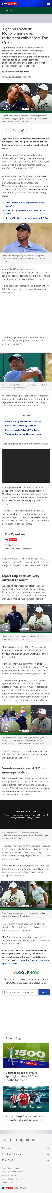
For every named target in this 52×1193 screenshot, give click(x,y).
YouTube (27, 1140)
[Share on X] (14, 130)
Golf (9, 10)
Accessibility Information (12, 1179)
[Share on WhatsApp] (23, 130)
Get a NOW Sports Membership (18, 549)
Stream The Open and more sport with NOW (27, 218)
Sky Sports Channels (13, 1154)
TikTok (16, 1140)
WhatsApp (33, 1140)
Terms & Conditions (10, 1168)
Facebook (10, 1140)
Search (44, 992)
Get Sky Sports (11, 545)
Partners (6, 1148)
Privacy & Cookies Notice (13, 1172)
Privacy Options (9, 1175)
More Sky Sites (9, 1160)
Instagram (21, 1140)
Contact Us (7, 1182)
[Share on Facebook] (6, 130)
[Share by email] (31, 130)
